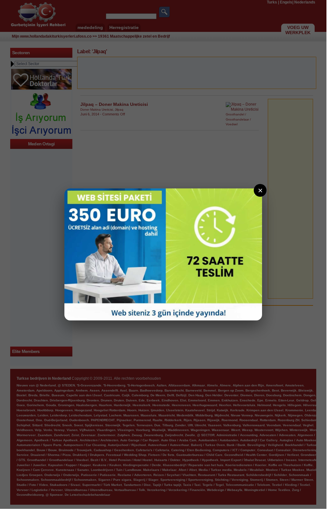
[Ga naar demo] (163, 254)
